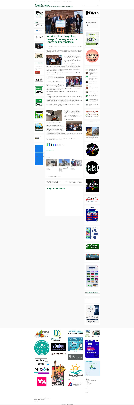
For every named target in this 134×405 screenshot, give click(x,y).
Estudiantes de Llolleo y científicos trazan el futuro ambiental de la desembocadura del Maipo (94, 92)
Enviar (37, 72)
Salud (60, 176)
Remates (88, 390)
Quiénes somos (42, 1)
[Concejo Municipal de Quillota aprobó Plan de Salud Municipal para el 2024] (51, 162)
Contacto (70, 1)
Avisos (64, 1)
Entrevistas (88, 384)
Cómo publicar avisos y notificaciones (92, 391)
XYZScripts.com (71, 404)
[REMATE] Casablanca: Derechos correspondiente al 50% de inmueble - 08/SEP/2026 (93, 96)
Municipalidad (57, 176)
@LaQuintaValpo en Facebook (91, 298)
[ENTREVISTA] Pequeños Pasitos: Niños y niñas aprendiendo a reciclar (93, 73)
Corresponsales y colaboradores (91, 380)
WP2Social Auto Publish (63, 404)
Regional (48, 10)
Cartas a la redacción (89, 383)
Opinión (49, 1)
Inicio (36, 1)
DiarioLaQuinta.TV (57, 1)
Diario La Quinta (42, 5)
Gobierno (54, 176)
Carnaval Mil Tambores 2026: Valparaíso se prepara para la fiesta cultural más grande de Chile (93, 82)
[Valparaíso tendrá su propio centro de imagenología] (76, 162)
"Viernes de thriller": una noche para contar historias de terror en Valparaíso (93, 88)
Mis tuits (87, 294)
